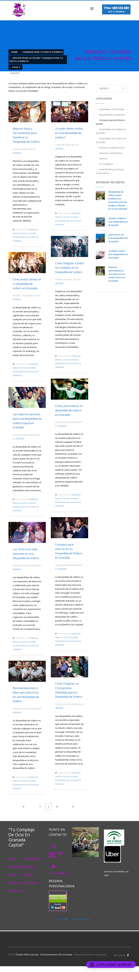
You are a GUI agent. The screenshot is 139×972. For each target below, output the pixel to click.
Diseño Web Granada (27, 954)
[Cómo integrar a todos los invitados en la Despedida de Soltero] (69, 246)
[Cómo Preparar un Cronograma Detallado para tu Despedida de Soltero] (69, 667)
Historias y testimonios (111, 153)
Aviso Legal (63, 919)
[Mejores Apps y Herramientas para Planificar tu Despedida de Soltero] (27, 112)
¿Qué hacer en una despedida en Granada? (118, 238)
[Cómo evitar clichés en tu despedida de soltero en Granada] (27, 262)
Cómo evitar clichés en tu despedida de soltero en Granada (27, 284)
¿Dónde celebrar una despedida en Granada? (118, 222)
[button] (111, 964)
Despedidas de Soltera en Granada (111, 131)
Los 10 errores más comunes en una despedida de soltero (26, 553)
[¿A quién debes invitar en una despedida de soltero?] (69, 112)
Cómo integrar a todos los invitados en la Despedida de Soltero (69, 267)
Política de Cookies (80, 919)
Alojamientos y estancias (112, 114)
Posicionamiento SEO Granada (56, 954)
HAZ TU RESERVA (116, 9)
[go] (123, 88)
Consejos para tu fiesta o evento (110, 122)
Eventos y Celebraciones (112, 147)
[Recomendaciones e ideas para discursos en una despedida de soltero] (27, 671)
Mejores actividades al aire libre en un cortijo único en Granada (116, 274)
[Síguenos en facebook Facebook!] (128, 955)
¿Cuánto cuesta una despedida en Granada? (118, 254)
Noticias (103, 158)
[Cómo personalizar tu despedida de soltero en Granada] (69, 389)
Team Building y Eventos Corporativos (110, 171)
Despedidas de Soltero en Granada (111, 140)
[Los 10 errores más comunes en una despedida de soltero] (27, 532)
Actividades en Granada (111, 109)
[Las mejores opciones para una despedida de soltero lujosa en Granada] (27, 397)
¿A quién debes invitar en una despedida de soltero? (69, 133)
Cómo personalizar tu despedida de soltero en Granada (69, 410)
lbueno (17, 153)
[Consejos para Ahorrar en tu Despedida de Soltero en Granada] (69, 528)
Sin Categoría (106, 163)
